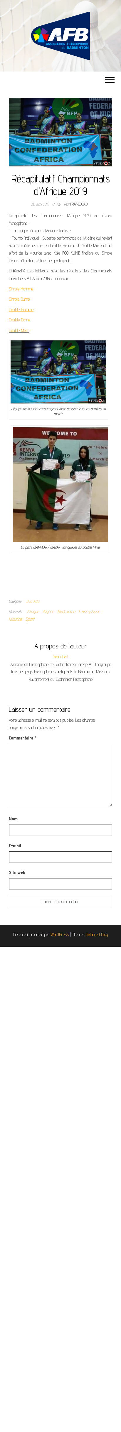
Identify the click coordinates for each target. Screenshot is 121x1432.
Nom (13, 819)
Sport (29, 619)
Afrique (33, 611)
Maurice (15, 619)
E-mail (15, 845)
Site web (17, 872)
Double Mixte (19, 330)
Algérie (48, 611)
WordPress (60, 934)
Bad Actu (32, 601)
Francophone (89, 611)
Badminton (66, 611)
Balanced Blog (97, 934)
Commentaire (22, 738)
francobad (79, 204)
